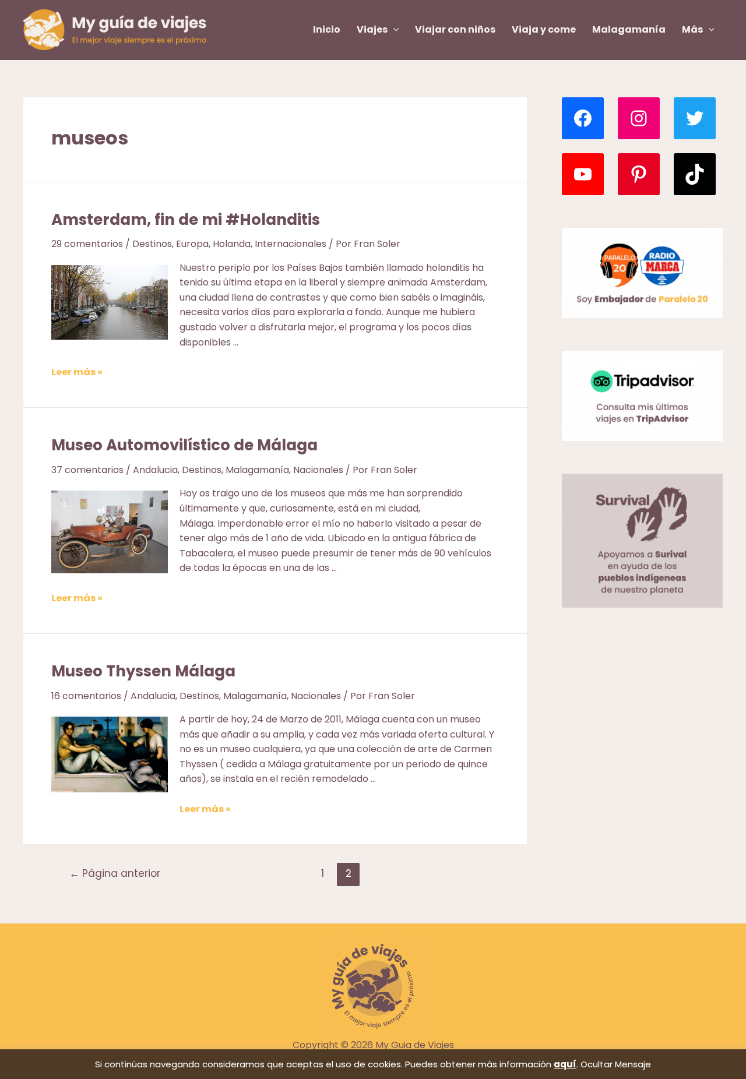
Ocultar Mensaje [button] (615, 1064)
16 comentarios (86, 696)
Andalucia (155, 470)
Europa (192, 244)
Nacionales (318, 470)
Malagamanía (629, 29)
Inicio (326, 29)
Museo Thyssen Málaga (143, 671)
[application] (393, 29)
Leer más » (77, 372)
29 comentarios (87, 244)
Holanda (232, 244)
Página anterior (114, 873)
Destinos (152, 244)
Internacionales (290, 244)
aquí (565, 1064)
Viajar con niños (455, 29)
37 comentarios (87, 470)
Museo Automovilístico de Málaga (184, 445)
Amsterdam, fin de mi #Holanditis (185, 219)
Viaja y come (544, 29)
